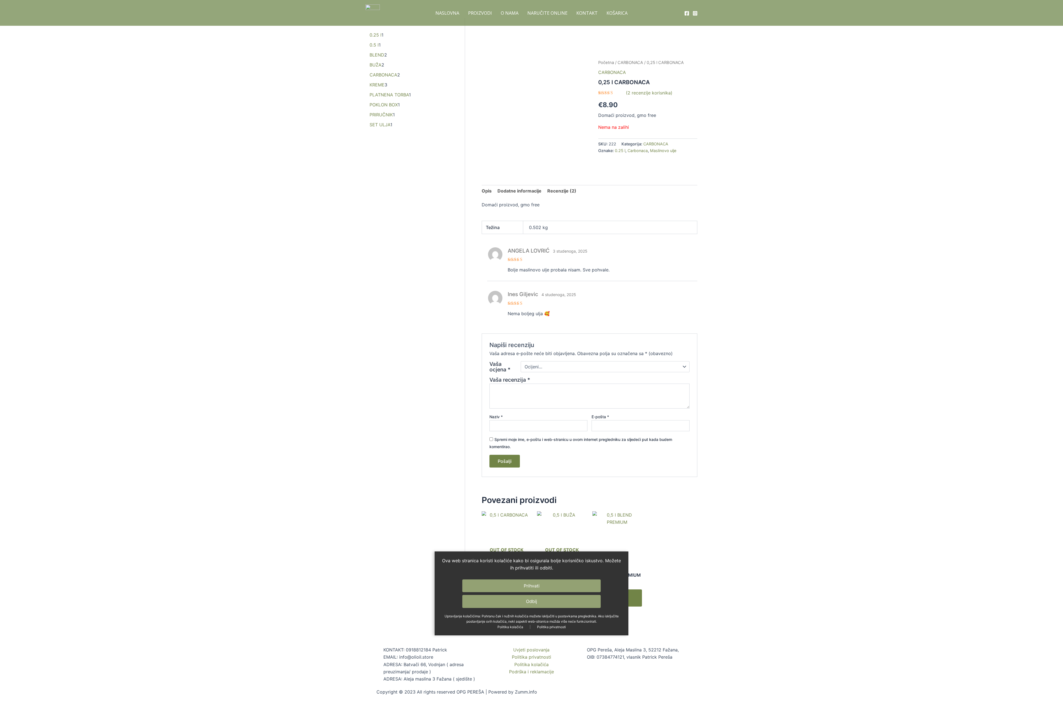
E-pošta (600, 416)
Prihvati (532, 586)
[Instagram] (695, 13)
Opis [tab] (487, 191)
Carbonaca (638, 150)
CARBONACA (630, 62)
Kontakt (587, 13)
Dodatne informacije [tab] (519, 191)
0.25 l (620, 150)
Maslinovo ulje (663, 150)
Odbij (531, 601)
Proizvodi (480, 13)
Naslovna (447, 13)
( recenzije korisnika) (649, 93)
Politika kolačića (510, 627)
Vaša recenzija (509, 379)
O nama (509, 13)
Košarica (617, 13)
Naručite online (547, 13)
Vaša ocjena (499, 366)
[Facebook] (686, 13)
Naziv (496, 416)
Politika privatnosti (551, 627)
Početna (606, 62)
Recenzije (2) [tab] (561, 191)
